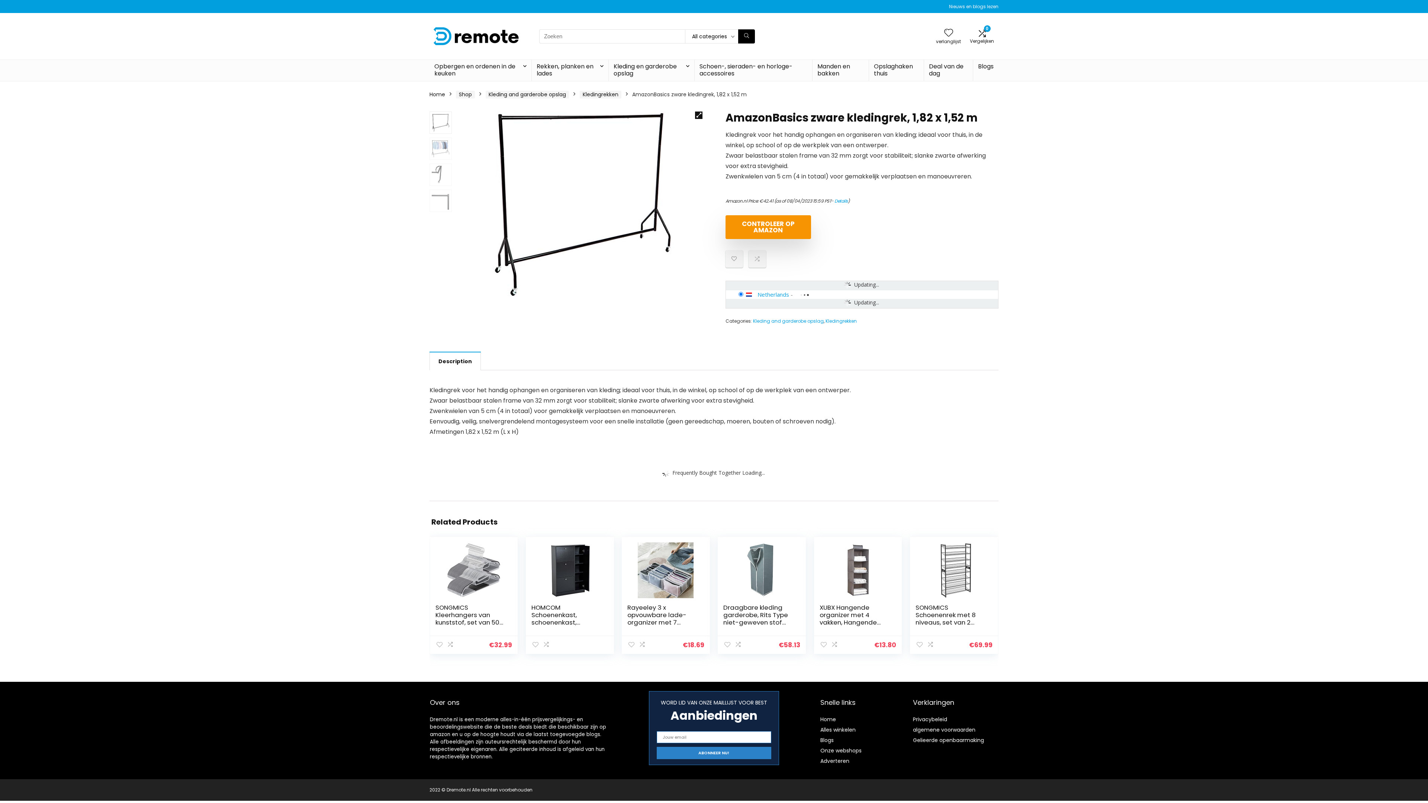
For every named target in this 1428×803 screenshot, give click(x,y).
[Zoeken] (746, 36)
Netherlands (773, 294)
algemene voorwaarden (944, 729)
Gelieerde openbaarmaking (948, 740)
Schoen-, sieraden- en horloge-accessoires (745, 70)
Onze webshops (841, 750)
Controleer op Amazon (768, 227)
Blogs (986, 66)
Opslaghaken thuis (893, 70)
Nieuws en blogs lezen (973, 6)
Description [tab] (455, 361)
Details (841, 201)
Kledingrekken (600, 94)
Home (437, 94)
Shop (465, 94)
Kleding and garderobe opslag (527, 94)
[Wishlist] (948, 33)
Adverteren (834, 761)
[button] (698, 115)
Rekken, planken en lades (565, 70)
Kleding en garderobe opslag (645, 70)
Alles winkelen (838, 729)
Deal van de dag (946, 70)
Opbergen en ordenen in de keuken (474, 70)
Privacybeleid (930, 719)
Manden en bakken (833, 70)
